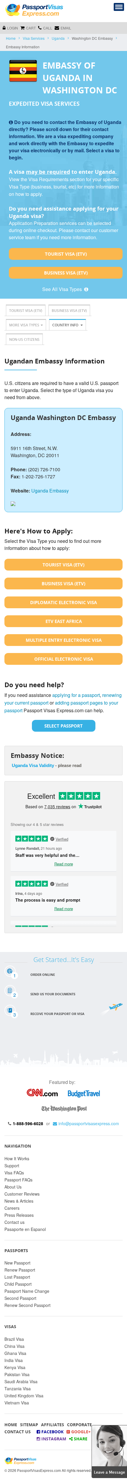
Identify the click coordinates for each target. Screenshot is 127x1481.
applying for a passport (76, 695)
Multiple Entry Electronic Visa (64, 640)
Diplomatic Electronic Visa (63, 602)
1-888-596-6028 (28, 1123)
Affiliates (52, 1424)
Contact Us (17, 1431)
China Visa (14, 1346)
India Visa (13, 1360)
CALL (47, 28)
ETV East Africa (63, 621)
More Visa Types (24, 325)
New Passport (17, 1263)
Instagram (53, 1439)
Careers (11, 1208)
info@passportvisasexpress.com (88, 1123)
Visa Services (34, 38)
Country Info (65, 325)
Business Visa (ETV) (66, 273)
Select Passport (63, 726)
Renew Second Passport (27, 1305)
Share (80, 1439)
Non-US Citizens (24, 339)
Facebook (52, 1431)
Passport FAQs (18, 1180)
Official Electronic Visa (63, 659)
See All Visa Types (62, 289)
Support (11, 1165)
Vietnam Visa (16, 1403)
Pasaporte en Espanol (25, 1229)
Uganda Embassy (50, 490)
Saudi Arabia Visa (21, 1381)
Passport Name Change (26, 1291)
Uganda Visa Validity (33, 765)
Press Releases (19, 1215)
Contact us (14, 1222)
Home (11, 38)
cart (31, 28)
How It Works (16, 1158)
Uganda (58, 38)
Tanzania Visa (17, 1388)
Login (12, 28)
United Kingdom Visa (23, 1396)
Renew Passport (19, 1270)
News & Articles (18, 1201)
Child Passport (18, 1284)
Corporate (79, 1424)
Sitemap (29, 1424)
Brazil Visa (14, 1339)
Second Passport (20, 1298)
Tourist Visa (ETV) (66, 254)
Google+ (80, 1431)
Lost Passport (17, 1277)
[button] (109, 1450)
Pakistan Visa (17, 1374)
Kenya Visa (14, 1367)
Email (66, 28)
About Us (13, 1187)
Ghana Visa (15, 1353)
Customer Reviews (22, 1194)
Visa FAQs (14, 1173)
